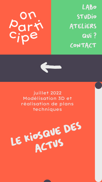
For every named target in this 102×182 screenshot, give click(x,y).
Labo (89, 7)
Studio (87, 17)
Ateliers (83, 26)
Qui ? (89, 36)
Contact (83, 45)
